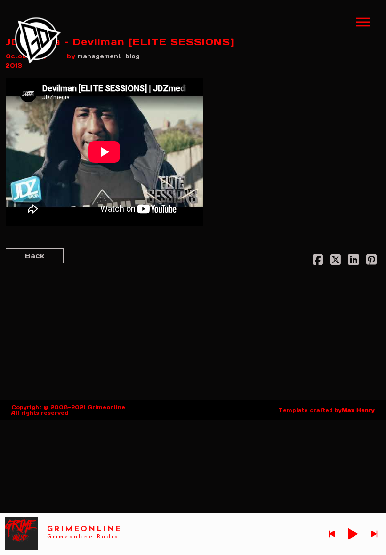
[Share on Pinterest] (371, 261)
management (99, 56)
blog (132, 56)
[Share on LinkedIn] (353, 261)
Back (34, 256)
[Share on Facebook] (318, 261)
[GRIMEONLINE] (38, 40)
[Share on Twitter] (336, 261)
